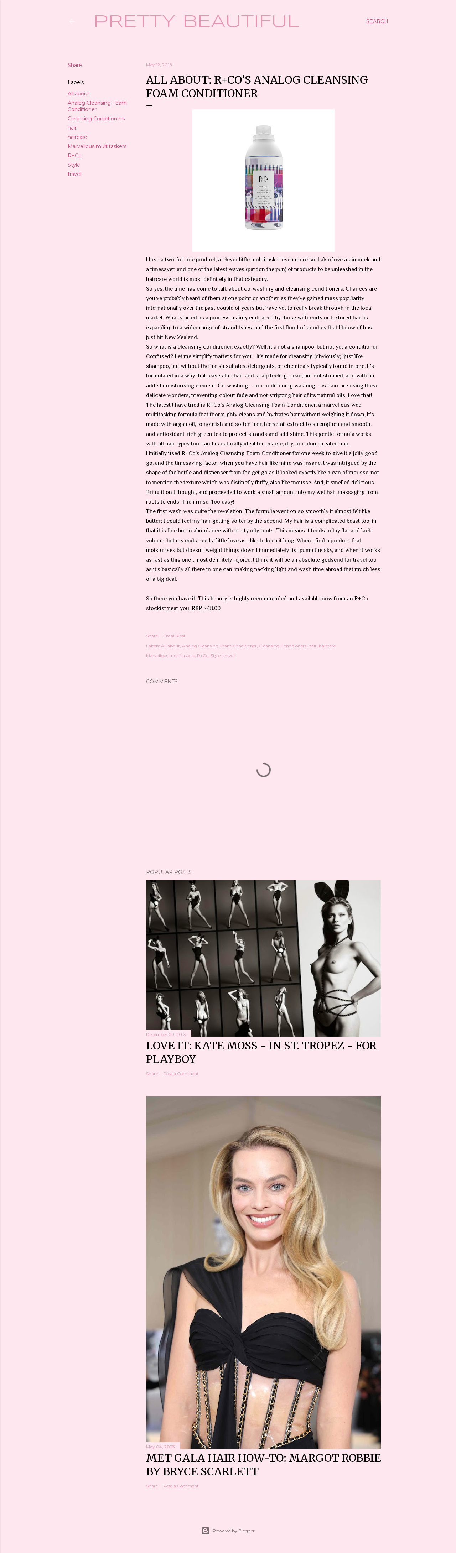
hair (72, 128)
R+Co (75, 155)
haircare (77, 137)
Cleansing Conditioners (96, 118)
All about (78, 93)
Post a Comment (181, 1073)
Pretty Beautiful (196, 22)
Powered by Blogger (234, 1530)
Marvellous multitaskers (97, 146)
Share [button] (75, 65)
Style (74, 165)
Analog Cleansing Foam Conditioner (219, 645)
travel (74, 174)
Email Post (174, 636)
